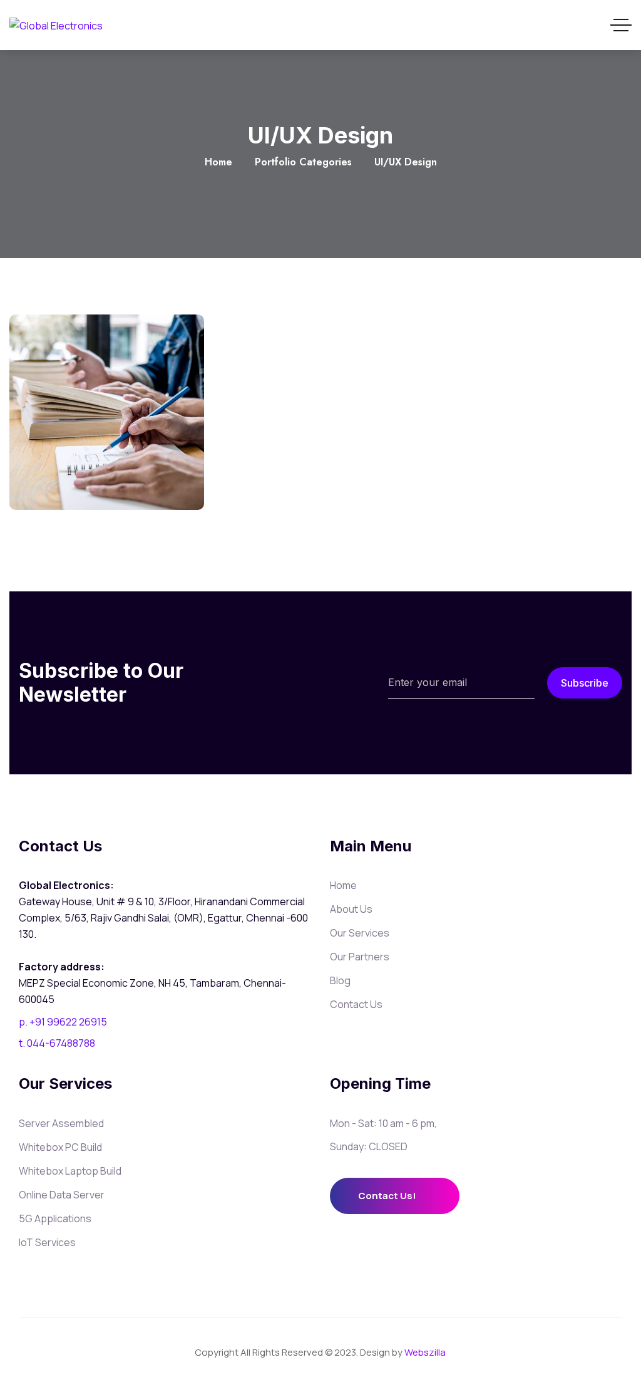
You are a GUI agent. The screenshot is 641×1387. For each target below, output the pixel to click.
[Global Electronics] (56, 25)
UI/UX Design (106, 468)
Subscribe (584, 683)
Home (218, 162)
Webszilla (425, 1352)
